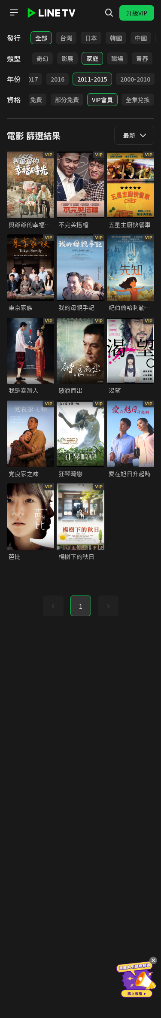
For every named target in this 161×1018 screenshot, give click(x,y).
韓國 (116, 37)
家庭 (92, 58)
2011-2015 (92, 79)
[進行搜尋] (109, 13)
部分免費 (67, 99)
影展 (67, 58)
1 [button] (80, 606)
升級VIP (136, 13)
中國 (141, 37)
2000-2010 (135, 79)
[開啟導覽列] (14, 12)
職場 (117, 58)
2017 (31, 79)
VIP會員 (102, 99)
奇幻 (42, 58)
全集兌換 (138, 99)
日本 (91, 37)
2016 (57, 79)
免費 (36, 99)
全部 (41, 37)
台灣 (66, 37)
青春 (142, 58)
